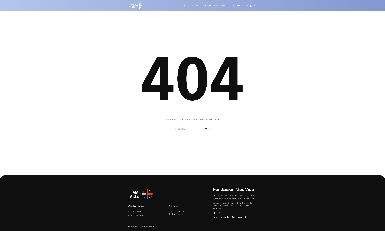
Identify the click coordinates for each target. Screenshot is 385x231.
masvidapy (132, 226)
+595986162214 (134, 211)
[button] (255, 5)
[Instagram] (250, 5)
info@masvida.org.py (137, 215)
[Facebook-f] (247, 5)
